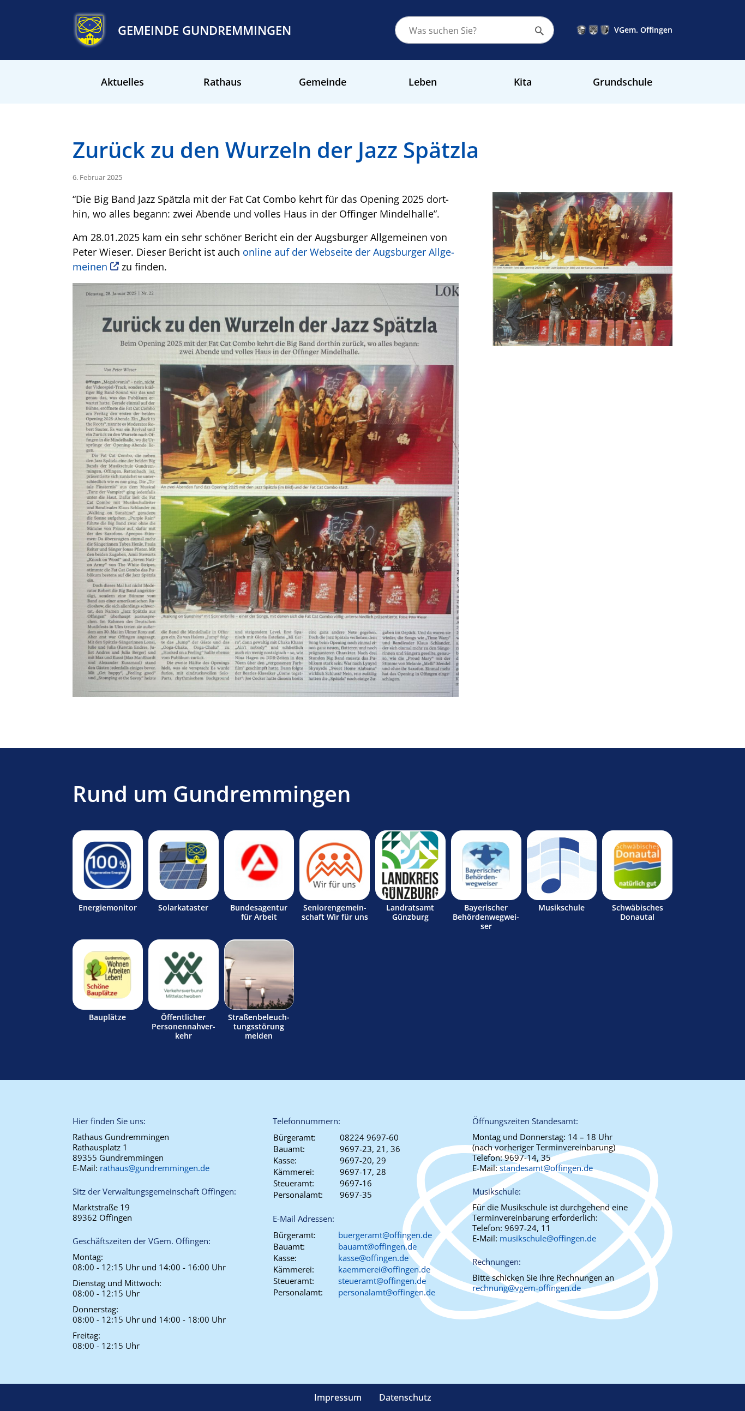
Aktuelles (122, 81)
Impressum (338, 1397)
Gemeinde (322, 81)
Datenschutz (405, 1397)
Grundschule (622, 81)
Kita (523, 81)
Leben (422, 81)
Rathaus (222, 81)
